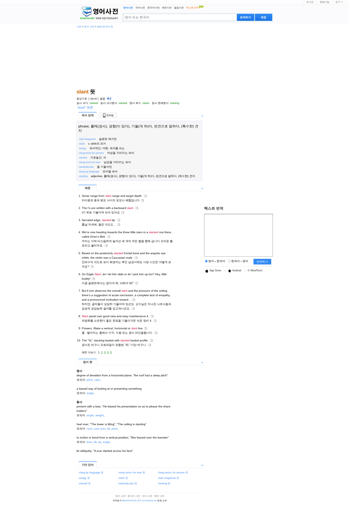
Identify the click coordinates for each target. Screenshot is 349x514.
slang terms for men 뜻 (131, 472)
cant (89, 428)
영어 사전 (89, 26)
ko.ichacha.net (149, 500)
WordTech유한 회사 (132, 500)
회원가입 (324, 2)
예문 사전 (159, 496)
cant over (99, 428)
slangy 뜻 (84, 477)
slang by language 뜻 (91, 472)
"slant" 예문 (85, 107)
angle (90, 393)
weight (99, 415)
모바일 (110, 115)
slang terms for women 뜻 (173, 472)
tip (99, 442)
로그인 (310, 2)
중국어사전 (153, 7)
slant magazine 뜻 (168, 477)
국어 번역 (88, 115)
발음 (102, 98)
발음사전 (179, 7)
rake (97, 379)
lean (89, 442)
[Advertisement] (174, 58)
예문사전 (167, 7)
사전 (79, 26)
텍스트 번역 (213, 208)
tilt (108, 428)
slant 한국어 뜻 (105, 26)
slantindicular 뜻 (127, 483)
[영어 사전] (98, 13)
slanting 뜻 (164, 483)
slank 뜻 (123, 477)
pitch (90, 379)
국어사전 (140, 7)
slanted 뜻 (85, 483)
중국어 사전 (133, 496)
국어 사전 (147, 496)
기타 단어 (88, 464)
